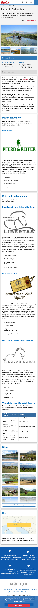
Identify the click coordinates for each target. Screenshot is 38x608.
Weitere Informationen (27, 600)
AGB (12, 589)
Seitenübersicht (5, 589)
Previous (2, 50)
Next (35, 50)
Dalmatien (25, 79)
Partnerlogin (33, 589)
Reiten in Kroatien (31, 20)
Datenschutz (25, 589)
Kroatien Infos (4, 6)
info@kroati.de (27, 592)
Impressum (17, 589)
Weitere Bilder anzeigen (19, 505)
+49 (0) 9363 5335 (15, 592)
